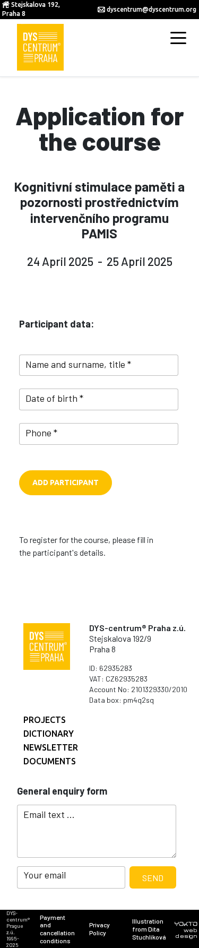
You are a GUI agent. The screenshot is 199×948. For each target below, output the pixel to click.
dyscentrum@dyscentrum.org (151, 9)
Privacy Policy (99, 928)
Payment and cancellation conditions (57, 928)
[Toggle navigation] (178, 37)
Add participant (65, 482)
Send (152, 878)
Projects (44, 720)
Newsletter (50, 747)
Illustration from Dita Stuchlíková (149, 929)
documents (49, 761)
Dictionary (48, 733)
